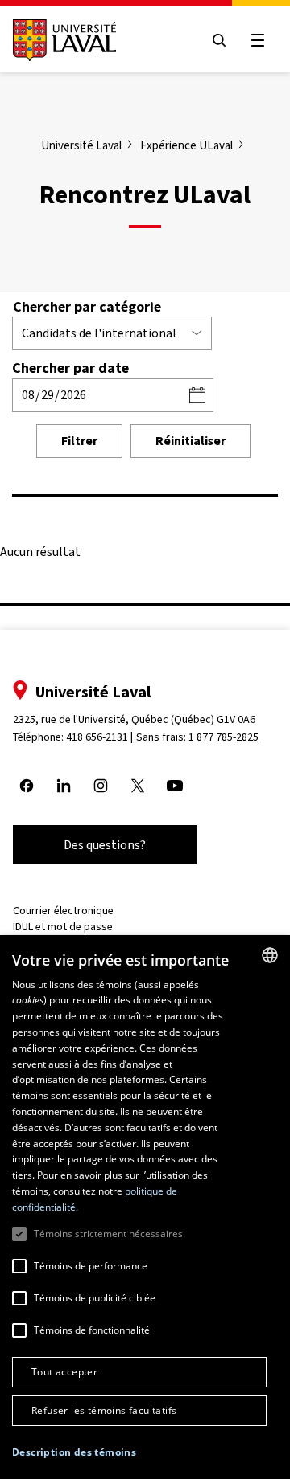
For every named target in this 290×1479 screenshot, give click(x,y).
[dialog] (145, 1207)
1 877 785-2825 (223, 737)
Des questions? (105, 844)
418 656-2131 (97, 737)
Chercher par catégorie (87, 307)
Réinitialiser (190, 440)
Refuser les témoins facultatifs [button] (103, 1410)
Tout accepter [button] (64, 1372)
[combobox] (270, 955)
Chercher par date (70, 368)
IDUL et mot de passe (63, 926)
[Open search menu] (219, 40)
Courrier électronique (63, 910)
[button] (74, 1452)
